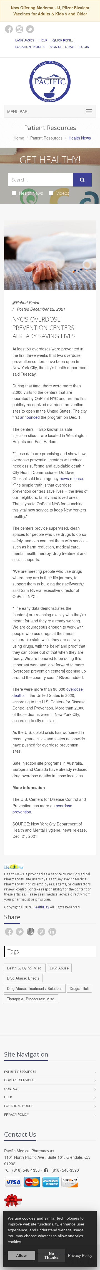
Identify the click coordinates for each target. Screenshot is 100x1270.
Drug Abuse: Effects (23, 978)
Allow (21, 1255)
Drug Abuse (59, 968)
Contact (11, 1088)
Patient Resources (46, 138)
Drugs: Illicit (79, 988)
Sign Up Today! (62, 46)
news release (71, 478)
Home (19, 138)
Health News (31, 193)
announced (30, 417)
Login (84, 46)
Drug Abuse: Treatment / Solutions (34, 988)
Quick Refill (62, 40)
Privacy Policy (16, 1114)
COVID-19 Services (19, 1080)
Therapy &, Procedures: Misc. (31, 998)
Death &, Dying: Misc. (24, 968)
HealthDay (41, 907)
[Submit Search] (82, 180)
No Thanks (51, 1255)
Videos (62, 193)
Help (43, 40)
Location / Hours (29, 46)
